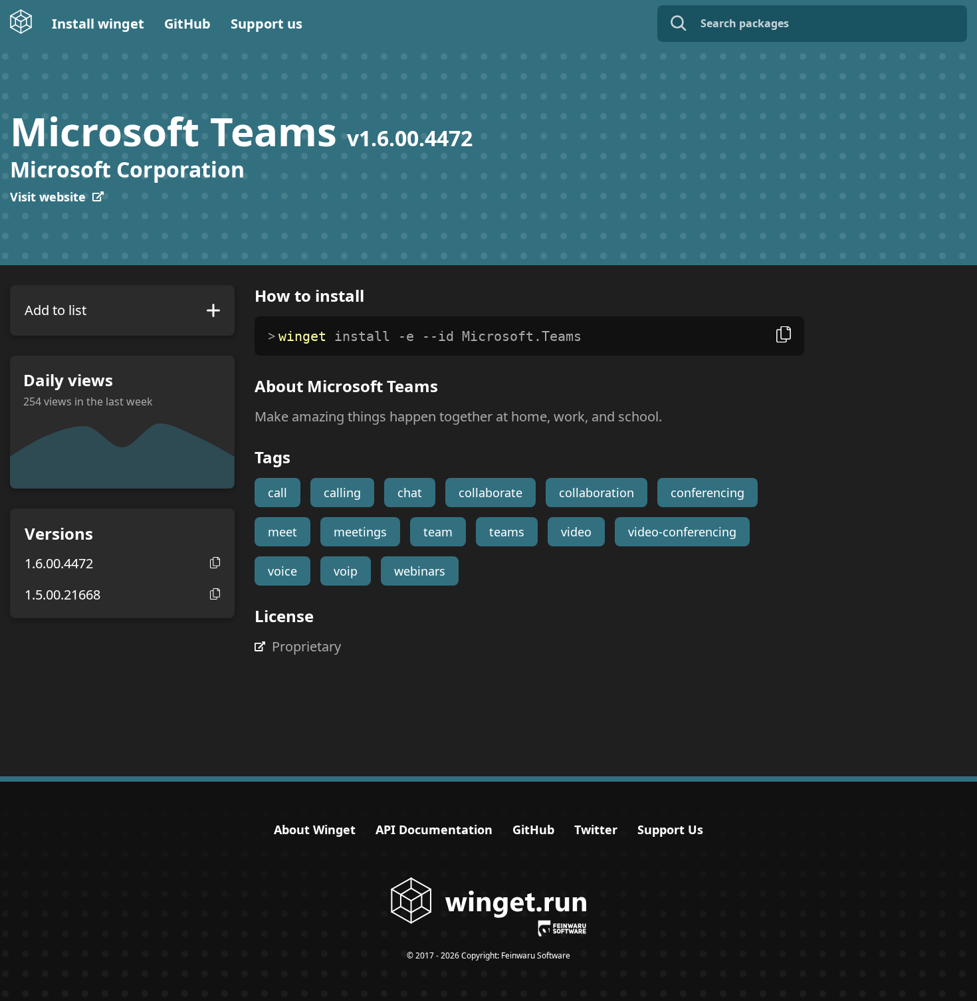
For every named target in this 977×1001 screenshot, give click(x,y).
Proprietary (306, 646)
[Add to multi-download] (213, 310)
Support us (266, 24)
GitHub (187, 24)
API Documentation (434, 829)
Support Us (670, 829)
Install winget (98, 24)
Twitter (595, 829)
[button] (215, 562)
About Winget (315, 829)
